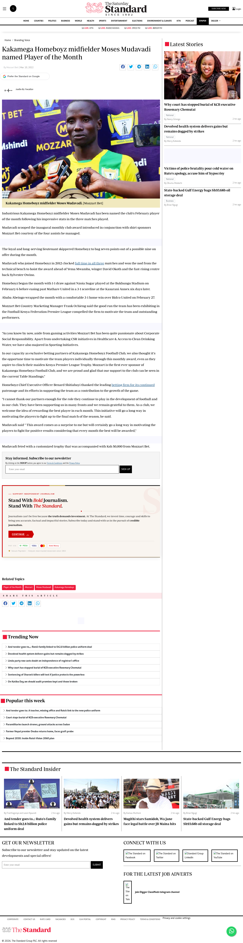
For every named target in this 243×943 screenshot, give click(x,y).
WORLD (78, 21)
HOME (26, 21)
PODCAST (190, 21)
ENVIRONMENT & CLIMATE (159, 21)
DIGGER (215, 21)
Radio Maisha (110, 28)
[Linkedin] (196, 856)
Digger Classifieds (149, 892)
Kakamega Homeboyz (64, 587)
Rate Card (45, 920)
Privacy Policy (74, 463)
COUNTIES (38, 21)
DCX (72, 920)
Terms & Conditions (54, 463)
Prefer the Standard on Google (23, 76)
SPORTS (102, 21)
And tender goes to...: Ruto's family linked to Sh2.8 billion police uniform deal (30, 824)
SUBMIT (97, 865)
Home (8, 40)
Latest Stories (186, 44)
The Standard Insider (35, 769)
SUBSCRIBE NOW (219, 9)
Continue (20, 534)
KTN (179, 21)
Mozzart (29, 587)
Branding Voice (22, 40)
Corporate (13, 920)
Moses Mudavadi (43, 587)
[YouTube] (226, 856)
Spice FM (133, 28)
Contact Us (29, 920)
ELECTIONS (137, 21)
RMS (113, 920)
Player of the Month (12, 587)
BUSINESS (65, 21)
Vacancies (60, 920)
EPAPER (202, 21)
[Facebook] (138, 856)
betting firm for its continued (133, 385)
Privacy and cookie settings (176, 918)
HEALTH (90, 21)
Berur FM (155, 28)
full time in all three (89, 263)
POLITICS (52, 21)
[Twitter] (168, 856)
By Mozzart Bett (11, 68)
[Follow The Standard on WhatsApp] (231, 931)
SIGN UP (125, 469)
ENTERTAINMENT (119, 21)
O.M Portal (85, 920)
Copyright (101, 920)
